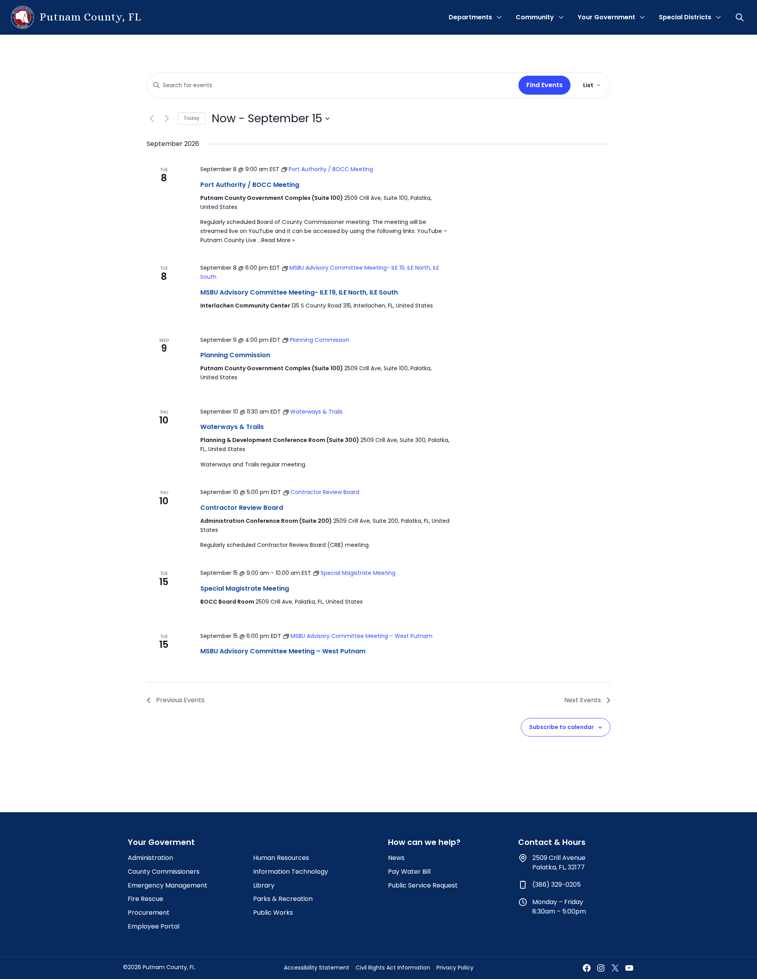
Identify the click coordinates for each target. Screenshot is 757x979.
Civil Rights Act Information (393, 968)
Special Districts (685, 17)
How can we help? (424, 842)
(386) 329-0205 (556, 884)
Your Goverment (161, 842)
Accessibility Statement (316, 968)
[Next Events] (167, 118)
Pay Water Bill (409, 871)
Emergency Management (167, 885)
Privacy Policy (455, 968)
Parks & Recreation (283, 898)
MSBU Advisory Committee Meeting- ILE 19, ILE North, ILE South (299, 292)
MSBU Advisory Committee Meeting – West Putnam (282, 651)
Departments (470, 17)
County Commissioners (164, 871)
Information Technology (290, 871)
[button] (740, 17)
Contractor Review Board (241, 507)
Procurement (149, 912)
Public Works (273, 912)
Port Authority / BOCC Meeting (249, 184)
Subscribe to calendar (561, 727)
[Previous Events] (151, 118)
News (396, 857)
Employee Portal (153, 926)
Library (263, 885)
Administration (150, 857)
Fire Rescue (145, 898)
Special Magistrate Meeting (244, 588)
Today (192, 118)
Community (535, 17)
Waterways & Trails (232, 426)
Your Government (606, 17)
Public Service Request (423, 885)
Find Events (544, 85)
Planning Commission (235, 355)
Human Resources (281, 857)
